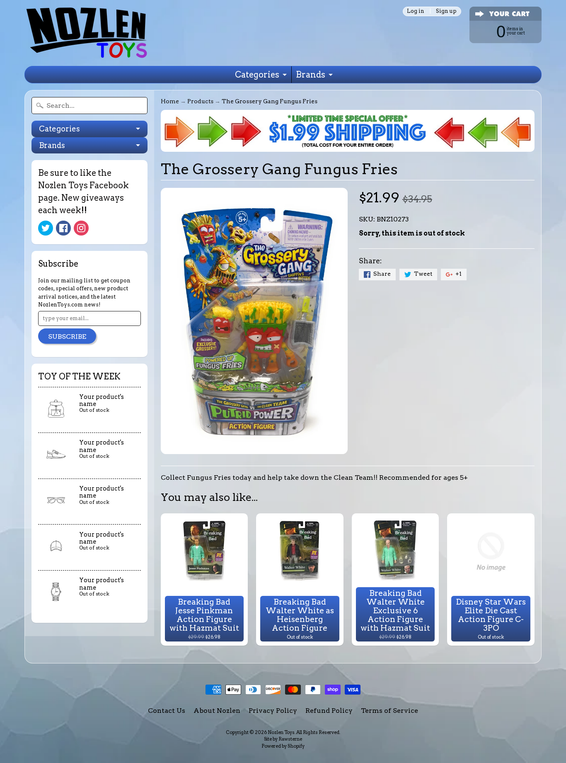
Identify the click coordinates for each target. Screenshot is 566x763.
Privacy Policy (273, 710)
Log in (415, 11)
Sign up (446, 11)
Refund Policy (329, 710)
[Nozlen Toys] (86, 33)
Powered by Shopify (283, 746)
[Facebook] (63, 228)
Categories (257, 75)
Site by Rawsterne (283, 739)
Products (200, 101)
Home (170, 101)
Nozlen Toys (281, 732)
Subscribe (67, 336)
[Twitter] (45, 228)
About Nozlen (217, 710)
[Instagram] (81, 228)
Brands (310, 75)
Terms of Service (389, 710)
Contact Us (166, 710)
